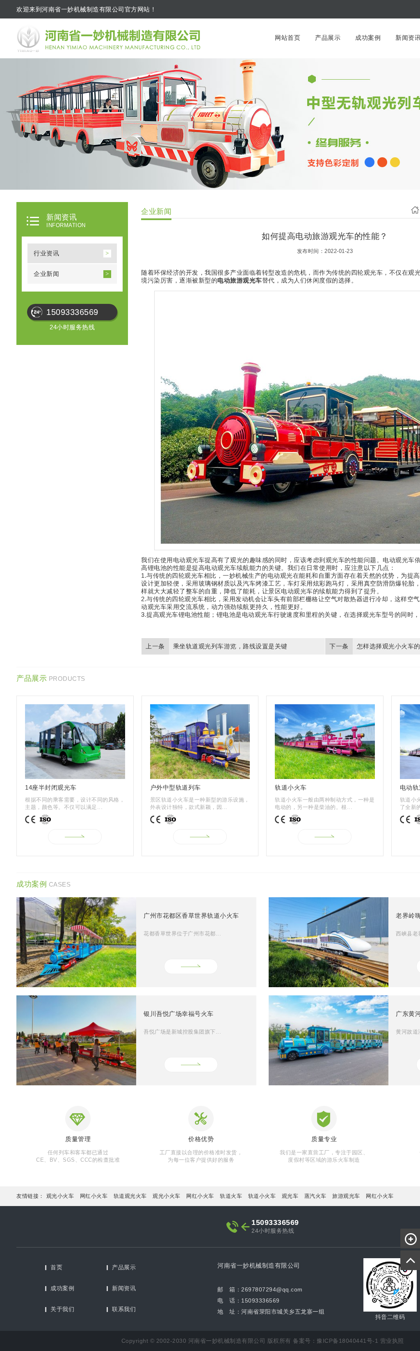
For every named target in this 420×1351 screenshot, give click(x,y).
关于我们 (62, 1309)
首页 (56, 1267)
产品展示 (327, 37)
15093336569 (72, 312)
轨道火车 (231, 1196)
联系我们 (124, 1309)
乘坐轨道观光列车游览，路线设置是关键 (230, 646)
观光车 (290, 1196)
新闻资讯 (124, 1288)
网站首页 (287, 37)
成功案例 (368, 37)
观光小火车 (60, 1196)
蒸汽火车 (315, 1196)
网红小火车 (94, 1196)
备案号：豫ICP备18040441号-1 (335, 1340)
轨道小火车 (262, 1196)
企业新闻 (46, 273)
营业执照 (392, 1340)
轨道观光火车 (130, 1196)
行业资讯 (46, 253)
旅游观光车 (346, 1196)
